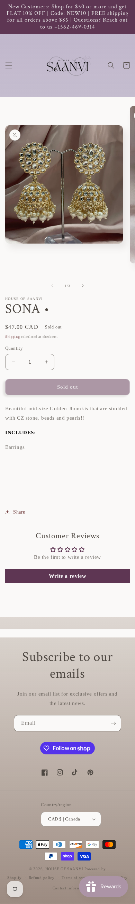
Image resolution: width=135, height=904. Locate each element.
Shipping (12, 337)
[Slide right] (82, 285)
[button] (8, 65)
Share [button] (19, 512)
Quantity (14, 348)
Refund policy (42, 877)
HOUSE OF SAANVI (64, 869)
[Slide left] (52, 285)
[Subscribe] (113, 723)
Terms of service (77, 877)
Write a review (67, 576)
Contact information (71, 888)
